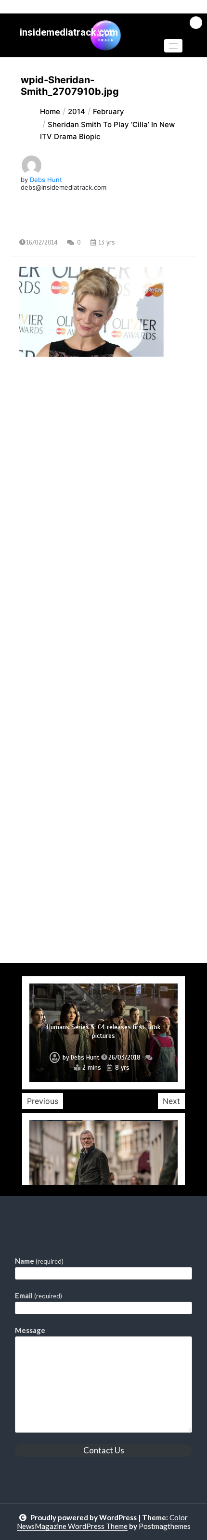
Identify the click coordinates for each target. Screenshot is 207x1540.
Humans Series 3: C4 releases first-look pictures (103, 1031)
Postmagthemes (165, 1526)
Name (39, 1260)
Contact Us (103, 1450)
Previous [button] (42, 1101)
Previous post (57, 440)
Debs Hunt (46, 179)
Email (38, 1295)
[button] (173, 45)
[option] (103, 1032)
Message (30, 1330)
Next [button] (171, 1101)
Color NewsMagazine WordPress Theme (102, 1521)
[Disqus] (103, 590)
